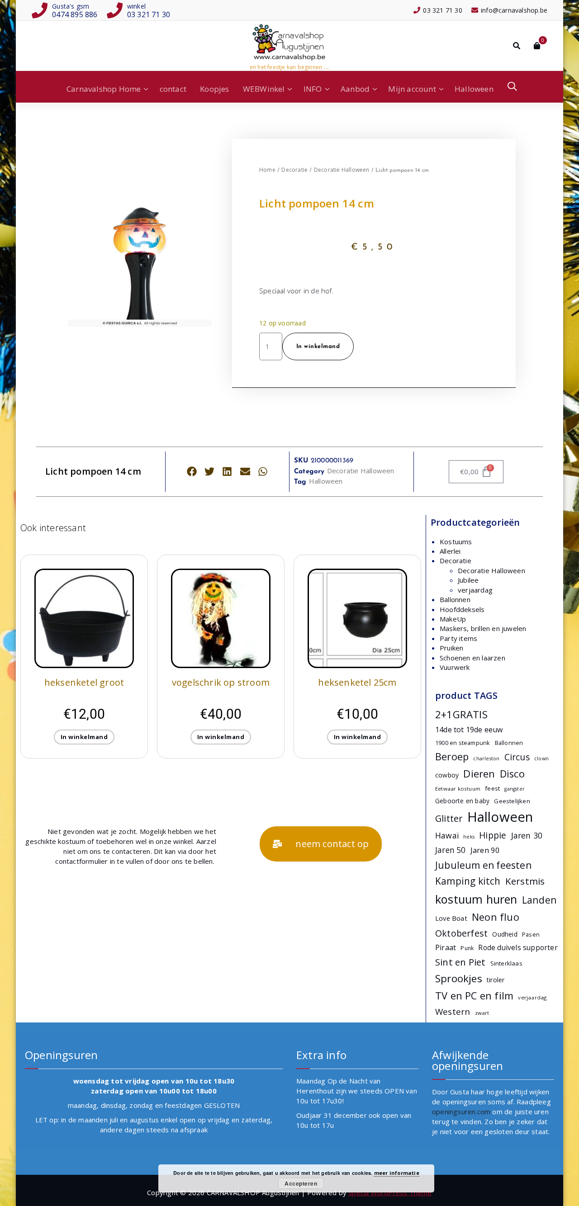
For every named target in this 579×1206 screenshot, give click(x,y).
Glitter (448, 818)
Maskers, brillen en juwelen (483, 628)
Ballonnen (455, 599)
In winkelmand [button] (84, 737)
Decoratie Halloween (342, 170)
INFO (313, 89)
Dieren (479, 773)
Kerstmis (525, 881)
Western (452, 1011)
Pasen (531, 934)
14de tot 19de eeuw (469, 730)
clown (541, 758)
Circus (517, 757)
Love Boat (451, 918)
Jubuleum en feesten (483, 865)
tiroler (495, 979)
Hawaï (447, 835)
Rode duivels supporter (517, 947)
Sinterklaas (506, 963)
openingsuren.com (461, 1111)
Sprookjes (458, 978)
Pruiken (451, 647)
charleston (486, 758)
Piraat (445, 947)
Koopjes (214, 89)
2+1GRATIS (461, 714)
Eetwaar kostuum (457, 788)
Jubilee (468, 579)
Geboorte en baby (462, 800)
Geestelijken (512, 801)
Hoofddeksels (462, 609)
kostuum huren (476, 899)
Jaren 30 (527, 835)
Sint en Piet (460, 962)
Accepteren (301, 1183)
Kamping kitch (468, 881)
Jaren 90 (485, 850)
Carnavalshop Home (103, 89)
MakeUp (453, 618)
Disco (512, 773)
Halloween (474, 89)
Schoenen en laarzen (472, 657)
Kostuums (456, 541)
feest (492, 788)
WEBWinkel (264, 89)
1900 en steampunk (462, 743)
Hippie (492, 835)
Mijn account (412, 89)
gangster (514, 789)
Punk (467, 948)
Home (267, 170)
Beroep (452, 756)
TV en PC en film (474, 995)
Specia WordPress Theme (390, 1192)
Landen (539, 899)
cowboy (447, 775)
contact (173, 89)
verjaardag (475, 589)
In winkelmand (318, 346)
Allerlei (450, 551)
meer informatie (396, 1172)
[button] (191, 471)
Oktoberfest (461, 933)
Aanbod (355, 89)
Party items (458, 638)
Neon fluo (495, 916)
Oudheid (504, 934)
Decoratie (294, 170)
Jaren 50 (450, 850)
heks (469, 837)
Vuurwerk (455, 667)
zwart (482, 1012)
